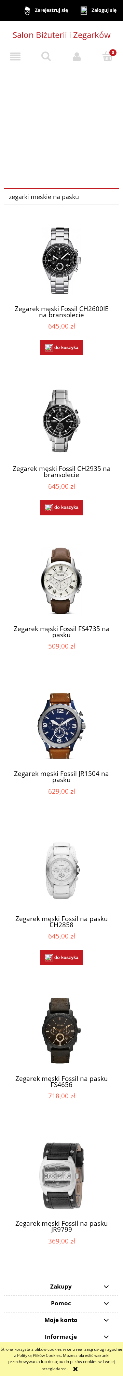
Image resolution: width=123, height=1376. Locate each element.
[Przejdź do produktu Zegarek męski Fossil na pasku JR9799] (61, 1175)
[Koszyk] (107, 56)
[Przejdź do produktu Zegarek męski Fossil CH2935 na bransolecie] (61, 421)
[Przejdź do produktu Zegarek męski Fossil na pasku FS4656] (61, 1030)
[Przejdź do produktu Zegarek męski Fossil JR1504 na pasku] (61, 726)
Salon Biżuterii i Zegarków (62, 34)
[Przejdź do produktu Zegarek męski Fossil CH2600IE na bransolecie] (61, 260)
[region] (61, 119)
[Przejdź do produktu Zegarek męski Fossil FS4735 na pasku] (61, 580)
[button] (15, 56)
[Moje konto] (77, 56)
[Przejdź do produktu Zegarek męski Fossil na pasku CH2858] (61, 870)
